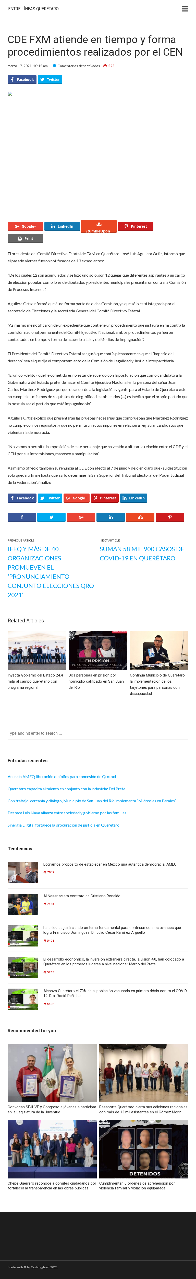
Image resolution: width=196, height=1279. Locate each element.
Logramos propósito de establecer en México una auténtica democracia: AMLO (110, 864)
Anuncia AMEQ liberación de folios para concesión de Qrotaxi (62, 776)
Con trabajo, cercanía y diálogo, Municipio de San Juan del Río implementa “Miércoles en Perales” (92, 800)
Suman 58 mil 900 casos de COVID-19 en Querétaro (142, 553)
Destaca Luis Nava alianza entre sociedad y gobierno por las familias (67, 812)
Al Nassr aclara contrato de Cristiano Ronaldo (81, 896)
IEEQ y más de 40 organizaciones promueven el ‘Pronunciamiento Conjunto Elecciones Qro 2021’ (51, 571)
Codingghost (40, 1267)
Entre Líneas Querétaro (33, 8)
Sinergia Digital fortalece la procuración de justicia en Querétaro (63, 824)
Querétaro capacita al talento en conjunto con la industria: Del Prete (66, 788)
